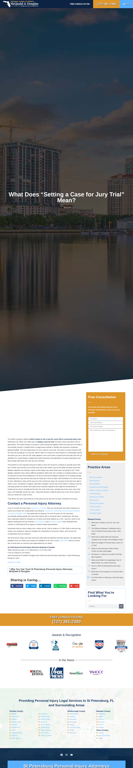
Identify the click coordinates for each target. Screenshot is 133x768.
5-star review (63, 541)
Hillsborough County (76, 711)
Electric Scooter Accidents (99, 490)
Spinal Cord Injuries (97, 503)
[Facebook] (61, 755)
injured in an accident (38, 508)
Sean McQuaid (40, 522)
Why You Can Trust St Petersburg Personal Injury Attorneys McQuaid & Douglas (40, 570)
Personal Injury (95, 494)
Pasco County (102, 730)
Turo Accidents (95, 510)
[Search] (121, 606)
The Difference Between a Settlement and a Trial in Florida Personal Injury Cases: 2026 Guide (106, 531)
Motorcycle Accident (97, 497)
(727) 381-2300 (106, 4)
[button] (45, 570)
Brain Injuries (94, 481)
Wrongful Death (95, 513)
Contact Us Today (14, 562)
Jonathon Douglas (55, 522)
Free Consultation (80, 4)
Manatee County (103, 711)
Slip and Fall (94, 500)
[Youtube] (71, 755)
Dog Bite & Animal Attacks (99, 487)
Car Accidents (95, 484)
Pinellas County (16, 711)
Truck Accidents (95, 507)
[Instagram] (66, 755)
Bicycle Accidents (96, 477)
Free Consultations (66, 617)
